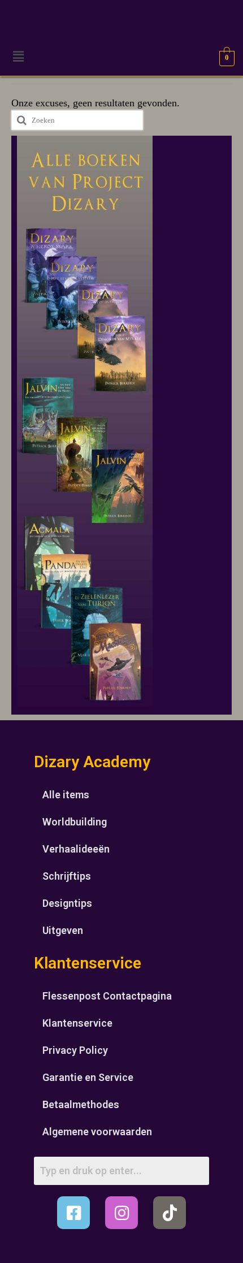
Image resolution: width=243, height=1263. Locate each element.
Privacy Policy (75, 1050)
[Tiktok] (169, 1212)
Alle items (65, 795)
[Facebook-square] (73, 1212)
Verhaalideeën (76, 849)
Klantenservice (77, 1023)
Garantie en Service (87, 1077)
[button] (18, 56)
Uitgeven (62, 930)
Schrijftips (66, 876)
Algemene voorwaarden (97, 1131)
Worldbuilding (74, 822)
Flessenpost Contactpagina (107, 996)
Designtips (67, 903)
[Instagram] (121, 1212)
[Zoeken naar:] (77, 120)
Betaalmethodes (80, 1104)
